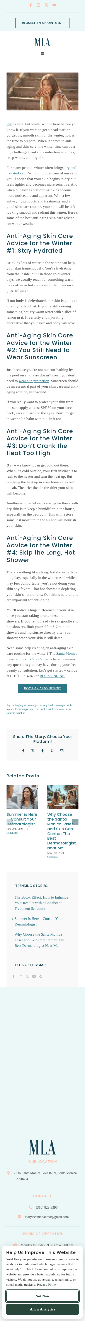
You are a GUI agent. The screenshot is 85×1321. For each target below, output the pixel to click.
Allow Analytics (42, 1309)
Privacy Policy (47, 1284)
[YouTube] (34, 976)
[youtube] (54, 5)
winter (43, 709)
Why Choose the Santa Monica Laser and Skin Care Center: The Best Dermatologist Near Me (61, 831)
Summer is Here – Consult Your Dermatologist (22, 819)
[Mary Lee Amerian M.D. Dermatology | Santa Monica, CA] (42, 36)
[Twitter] (27, 976)
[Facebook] (13, 976)
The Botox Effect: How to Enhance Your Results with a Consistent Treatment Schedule (41, 903)
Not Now (42, 1296)
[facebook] (30, 5)
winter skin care (56, 709)
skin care (34, 709)
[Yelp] (40, 976)
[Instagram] (20, 976)
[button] (10, 822)
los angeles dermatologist (52, 705)
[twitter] (46, 5)
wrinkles (20, 713)
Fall (9, 124)
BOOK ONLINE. (52, 676)
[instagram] (38, 5)
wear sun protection (34, 381)
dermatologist (31, 705)
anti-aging (18, 705)
